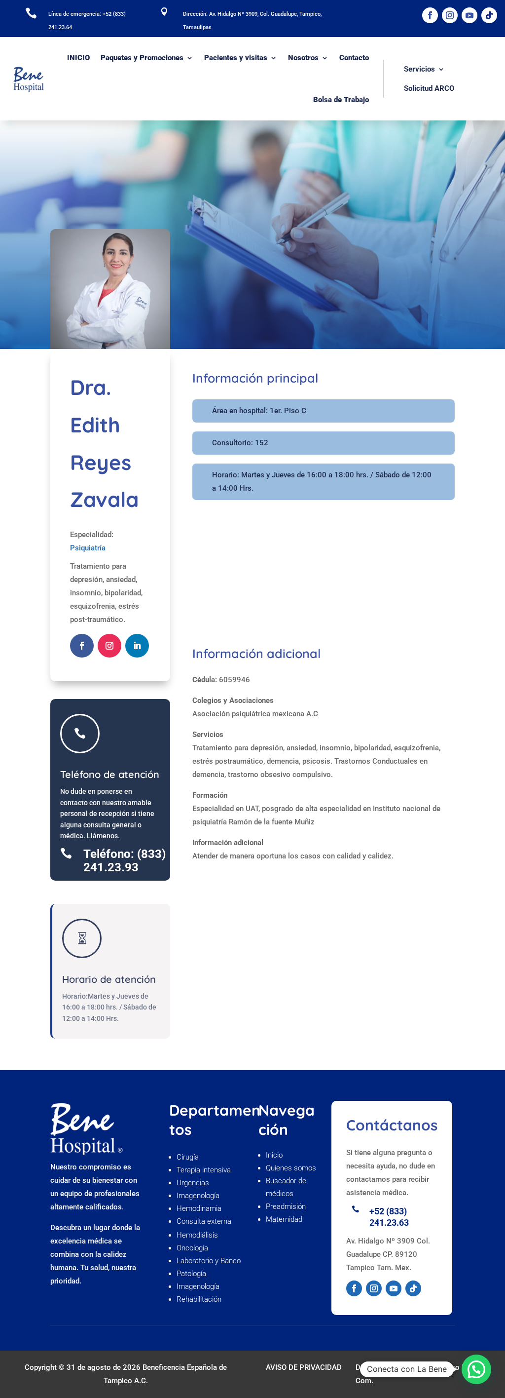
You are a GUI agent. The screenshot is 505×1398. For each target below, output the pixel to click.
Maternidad (284, 1219)
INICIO (78, 57)
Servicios (419, 69)
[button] (476, 1369)
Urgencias (193, 1182)
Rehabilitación (199, 1299)
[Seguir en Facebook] (430, 15)
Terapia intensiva (204, 1169)
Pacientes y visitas (235, 57)
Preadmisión (287, 1206)
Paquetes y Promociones (142, 57)
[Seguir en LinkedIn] (137, 646)
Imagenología (198, 1195)
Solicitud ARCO (429, 88)
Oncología (193, 1247)
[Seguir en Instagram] (450, 15)
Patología (191, 1273)
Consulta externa (205, 1221)
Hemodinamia (199, 1208)
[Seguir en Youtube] (469, 15)
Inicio (274, 1155)
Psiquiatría (88, 548)
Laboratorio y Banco (209, 1260)
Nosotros (303, 57)
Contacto (354, 57)
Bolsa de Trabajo (341, 99)
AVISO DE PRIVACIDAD (304, 1367)
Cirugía (188, 1157)
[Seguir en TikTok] (489, 15)
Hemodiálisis (197, 1235)
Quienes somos (292, 1168)
